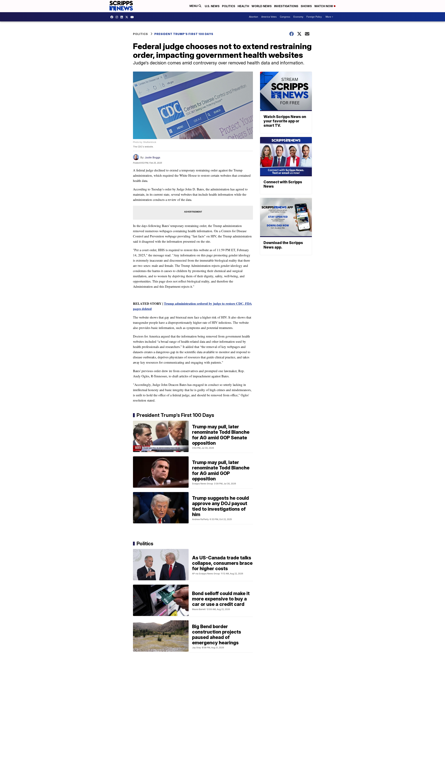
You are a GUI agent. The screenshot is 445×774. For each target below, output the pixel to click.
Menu (194, 6)
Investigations (286, 6)
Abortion (253, 17)
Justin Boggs (152, 157)
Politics (228, 6)
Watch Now (324, 6)
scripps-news (122, 17)
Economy (298, 17)
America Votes (269, 17)
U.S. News (212, 6)
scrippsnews (112, 17)
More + (329, 17)
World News (262, 6)
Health (243, 6)
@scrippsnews (133, 17)
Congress (285, 17)
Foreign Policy (314, 17)
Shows (306, 6)
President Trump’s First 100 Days (183, 34)
